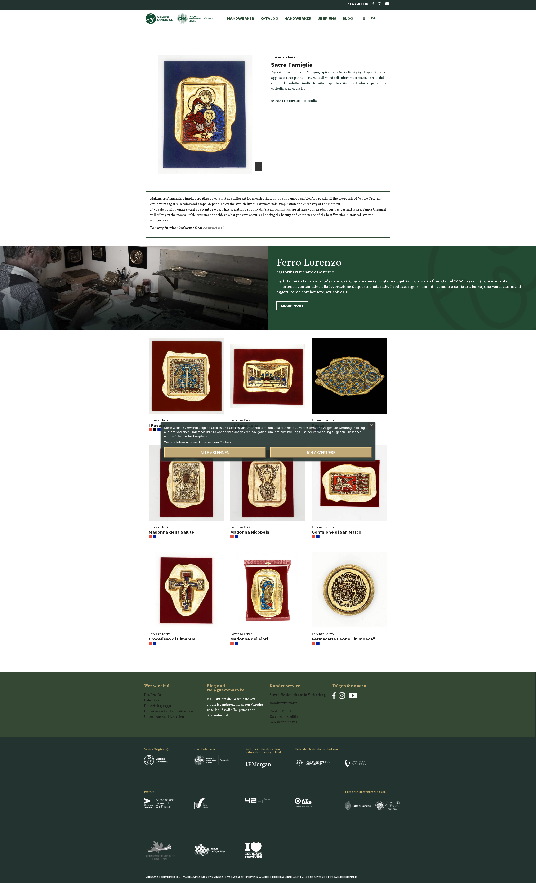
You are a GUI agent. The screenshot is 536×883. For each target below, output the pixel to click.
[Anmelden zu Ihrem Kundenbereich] (366, 18)
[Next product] (388, 46)
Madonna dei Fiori (249, 639)
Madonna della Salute (171, 532)
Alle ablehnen (215, 452)
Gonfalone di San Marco (336, 532)
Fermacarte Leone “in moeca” (343, 639)
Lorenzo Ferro (160, 420)
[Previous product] (384, 46)
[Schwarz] (154, 429)
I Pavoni (157, 425)
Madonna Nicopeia (249, 532)
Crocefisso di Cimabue (172, 639)
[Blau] (159, 429)
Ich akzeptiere (321, 452)
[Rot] (150, 429)
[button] (297, 18)
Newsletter (357, 3)
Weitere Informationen (180, 442)
